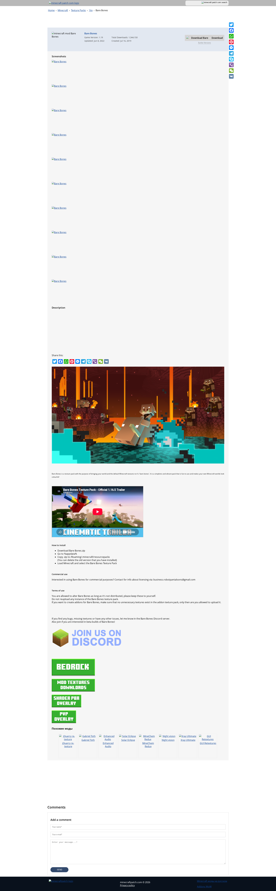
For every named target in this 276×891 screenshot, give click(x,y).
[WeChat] (231, 70)
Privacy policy (127, 885)
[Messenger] (231, 48)
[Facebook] (231, 30)
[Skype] (231, 59)
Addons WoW (204, 886)
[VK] (231, 76)
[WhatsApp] (231, 36)
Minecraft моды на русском (212, 881)
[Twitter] (231, 25)
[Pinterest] (231, 42)
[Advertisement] (138, 21)
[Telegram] (231, 53)
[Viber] (231, 65)
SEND (59, 870)
